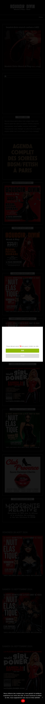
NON (22, 356)
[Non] (42, 697)
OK (23, 701)
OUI (22, 351)
